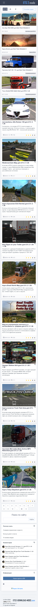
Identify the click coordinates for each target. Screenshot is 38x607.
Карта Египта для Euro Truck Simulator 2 (14, 49)
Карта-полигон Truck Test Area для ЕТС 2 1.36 (17, 409)
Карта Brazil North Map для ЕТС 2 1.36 (17, 285)
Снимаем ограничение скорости (12, 530)
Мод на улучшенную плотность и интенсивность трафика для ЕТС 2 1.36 (17, 325)
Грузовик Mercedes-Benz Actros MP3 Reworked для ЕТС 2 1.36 (16, 450)
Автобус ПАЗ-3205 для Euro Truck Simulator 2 (16, 28)
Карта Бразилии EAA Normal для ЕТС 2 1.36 (17, 204)
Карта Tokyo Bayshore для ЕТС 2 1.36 (16, 489)
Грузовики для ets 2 (30, 73)
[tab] (5, 9)
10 (12, 509)
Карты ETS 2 (32, 52)
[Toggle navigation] (3, 2)
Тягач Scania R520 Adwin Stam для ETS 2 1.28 (16, 91)
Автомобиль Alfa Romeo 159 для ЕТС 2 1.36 (17, 123)
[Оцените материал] (30, 135)
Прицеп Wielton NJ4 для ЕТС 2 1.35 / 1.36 (16, 366)
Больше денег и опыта (10, 534)
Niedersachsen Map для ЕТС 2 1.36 (15, 163)
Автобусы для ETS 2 (30, 31)
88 (21, 509)
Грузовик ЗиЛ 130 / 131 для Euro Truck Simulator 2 (17, 70)
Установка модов (29, 9)
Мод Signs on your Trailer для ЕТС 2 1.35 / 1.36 (18, 245)
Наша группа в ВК (19, 578)
